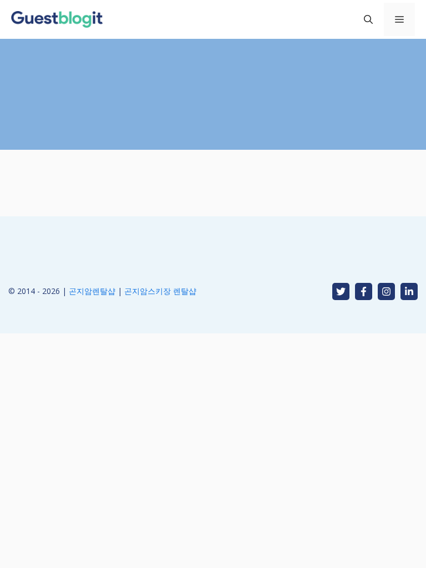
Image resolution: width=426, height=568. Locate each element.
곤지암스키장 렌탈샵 (160, 291)
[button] (368, 19)
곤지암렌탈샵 (92, 291)
